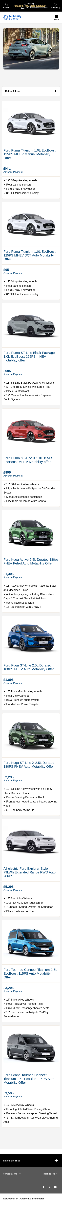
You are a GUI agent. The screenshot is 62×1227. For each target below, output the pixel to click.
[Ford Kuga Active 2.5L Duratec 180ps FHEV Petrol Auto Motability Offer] (31, 532)
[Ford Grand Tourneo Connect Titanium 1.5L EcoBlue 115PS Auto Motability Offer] (31, 1047)
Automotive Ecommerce (32, 1198)
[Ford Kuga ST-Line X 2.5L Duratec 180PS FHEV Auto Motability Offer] (31, 735)
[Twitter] (49, 1186)
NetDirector (9, 1198)
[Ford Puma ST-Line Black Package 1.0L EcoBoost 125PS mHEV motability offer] (31, 325)
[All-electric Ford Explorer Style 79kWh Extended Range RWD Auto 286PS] (31, 841)
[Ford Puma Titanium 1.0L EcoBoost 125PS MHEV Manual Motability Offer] (31, 123)
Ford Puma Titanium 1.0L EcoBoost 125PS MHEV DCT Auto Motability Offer (29, 255)
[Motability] (12, 17)
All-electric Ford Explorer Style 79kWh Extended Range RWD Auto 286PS (29, 872)
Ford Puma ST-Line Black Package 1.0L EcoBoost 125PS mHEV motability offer (29, 356)
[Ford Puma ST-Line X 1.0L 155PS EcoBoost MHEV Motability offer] (31, 430)
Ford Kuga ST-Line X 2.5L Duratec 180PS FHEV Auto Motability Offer (28, 764)
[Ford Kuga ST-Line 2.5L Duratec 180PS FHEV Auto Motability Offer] (31, 638)
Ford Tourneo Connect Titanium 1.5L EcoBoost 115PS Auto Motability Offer (30, 973)
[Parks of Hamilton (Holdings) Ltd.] (31, 6)
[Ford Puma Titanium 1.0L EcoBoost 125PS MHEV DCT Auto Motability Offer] (31, 224)
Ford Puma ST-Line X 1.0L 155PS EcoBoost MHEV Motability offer (28, 460)
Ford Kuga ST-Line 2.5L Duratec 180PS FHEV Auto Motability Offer (28, 667)
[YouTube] (55, 1186)
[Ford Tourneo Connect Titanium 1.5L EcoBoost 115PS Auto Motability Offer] (31, 942)
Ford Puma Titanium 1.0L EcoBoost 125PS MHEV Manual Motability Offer (29, 154)
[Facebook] (43, 1186)
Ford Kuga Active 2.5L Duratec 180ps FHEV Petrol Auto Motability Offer (30, 561)
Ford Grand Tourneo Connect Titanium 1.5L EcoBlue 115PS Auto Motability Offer (28, 1078)
